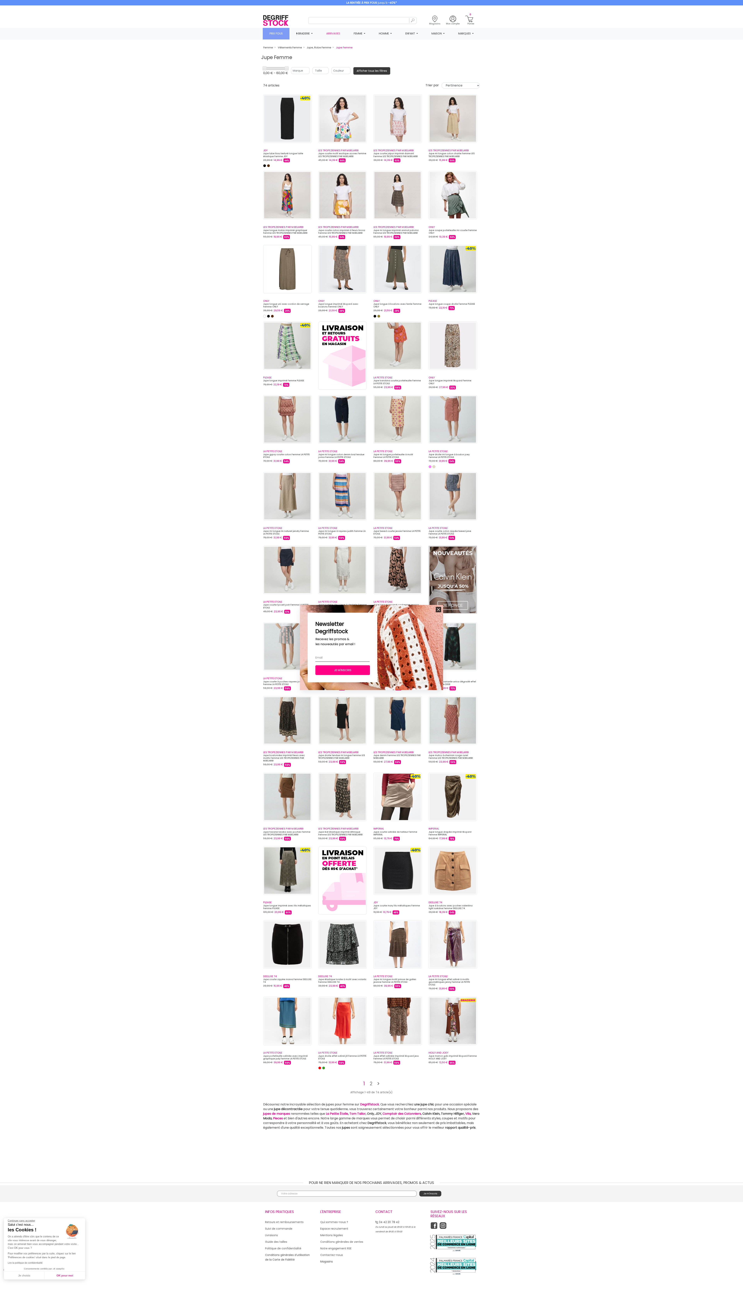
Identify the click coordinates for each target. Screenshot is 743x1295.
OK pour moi (64, 1275)
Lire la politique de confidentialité (25, 1263)
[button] (438, 609)
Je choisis (24, 1275)
